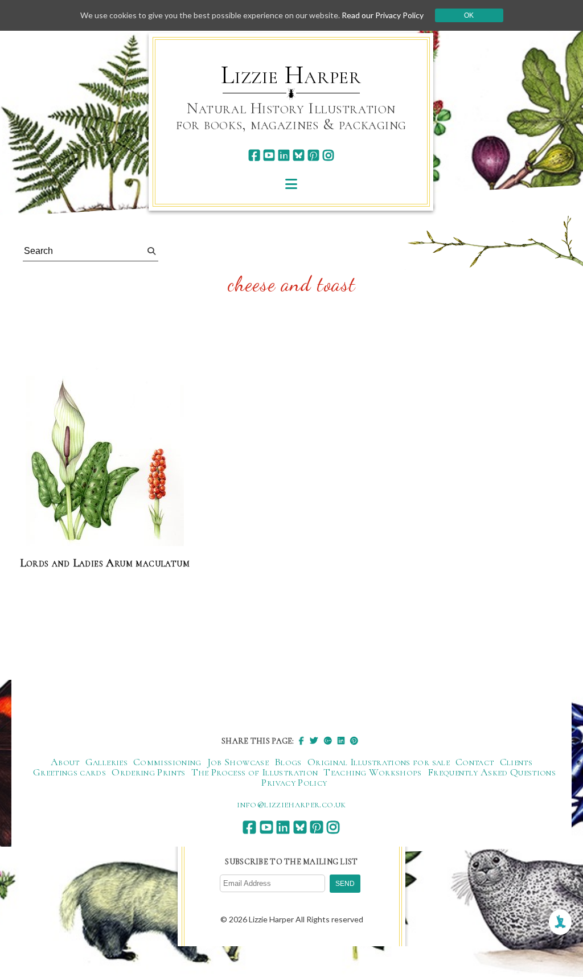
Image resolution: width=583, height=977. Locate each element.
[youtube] (269, 155)
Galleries (106, 762)
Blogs (288, 762)
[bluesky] (298, 155)
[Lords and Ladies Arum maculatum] (105, 457)
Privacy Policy (294, 782)
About (65, 762)
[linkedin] (283, 155)
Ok (469, 15)
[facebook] (254, 155)
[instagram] (328, 155)
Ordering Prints (148, 772)
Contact (474, 762)
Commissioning (167, 762)
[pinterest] (313, 155)
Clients (516, 762)
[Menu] (291, 183)
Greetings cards (69, 772)
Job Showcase (238, 762)
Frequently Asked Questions (492, 772)
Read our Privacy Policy (383, 15)
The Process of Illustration (254, 772)
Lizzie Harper (291, 75)
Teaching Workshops (372, 772)
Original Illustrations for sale (378, 762)
